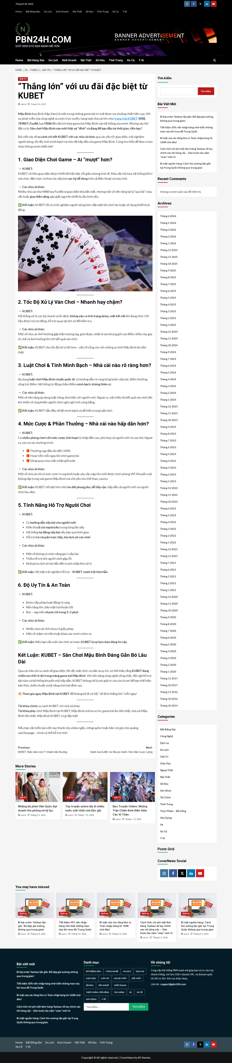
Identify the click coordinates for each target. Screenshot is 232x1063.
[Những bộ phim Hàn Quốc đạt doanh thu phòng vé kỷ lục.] (37, 787)
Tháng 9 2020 (168, 617)
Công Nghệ (166, 736)
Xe (161, 824)
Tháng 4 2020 (168, 651)
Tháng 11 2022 (169, 494)
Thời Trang (103, 11)
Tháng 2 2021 (168, 583)
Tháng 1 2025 (168, 324)
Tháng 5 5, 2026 (38, 815)
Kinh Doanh (62, 11)
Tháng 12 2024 (169, 331)
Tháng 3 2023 (168, 467)
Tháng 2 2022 (168, 535)
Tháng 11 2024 (169, 338)
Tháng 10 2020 (169, 610)
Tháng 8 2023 (168, 433)
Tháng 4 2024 (168, 379)
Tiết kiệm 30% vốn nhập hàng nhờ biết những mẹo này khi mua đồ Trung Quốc (186, 129)
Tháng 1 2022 (168, 542)
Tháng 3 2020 (168, 657)
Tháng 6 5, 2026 (119, 934)
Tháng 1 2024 (168, 399)
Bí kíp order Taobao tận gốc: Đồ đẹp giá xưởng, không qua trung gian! (187, 118)
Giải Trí (23, 79)
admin (23, 104)
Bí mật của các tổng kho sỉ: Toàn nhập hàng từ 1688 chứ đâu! (186, 140)
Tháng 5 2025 (168, 297)
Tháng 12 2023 (169, 406)
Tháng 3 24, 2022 (38, 104)
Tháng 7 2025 (168, 284)
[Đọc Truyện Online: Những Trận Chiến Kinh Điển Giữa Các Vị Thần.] (132, 787)
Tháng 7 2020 (168, 630)
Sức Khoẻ (165, 790)
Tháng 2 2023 (168, 474)
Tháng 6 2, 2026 (201, 934)
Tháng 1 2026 (168, 243)
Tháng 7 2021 (168, 562)
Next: (121, 750)
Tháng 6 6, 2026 (78, 934)
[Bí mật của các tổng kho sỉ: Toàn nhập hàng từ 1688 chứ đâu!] (116, 905)
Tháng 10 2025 (169, 263)
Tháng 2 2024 (168, 392)
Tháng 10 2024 (169, 345)
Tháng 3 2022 (168, 528)
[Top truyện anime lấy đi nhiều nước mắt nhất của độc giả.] (85, 787)
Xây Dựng (166, 817)
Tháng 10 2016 (169, 698)
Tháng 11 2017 (169, 678)
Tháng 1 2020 (168, 671)
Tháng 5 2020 (168, 644)
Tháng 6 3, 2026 (160, 937)
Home (18, 11)
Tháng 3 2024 (168, 386)
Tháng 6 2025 (168, 290)
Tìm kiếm (165, 78)
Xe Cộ (115, 11)
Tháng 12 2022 (169, 488)
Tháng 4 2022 (168, 522)
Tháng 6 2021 (168, 569)
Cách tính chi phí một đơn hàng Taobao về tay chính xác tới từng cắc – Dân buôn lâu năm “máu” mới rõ (186, 152)
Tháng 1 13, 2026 (133, 819)
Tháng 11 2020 (169, 603)
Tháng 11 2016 (169, 691)
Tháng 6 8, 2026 (38, 934)
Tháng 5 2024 (168, 372)
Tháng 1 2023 (168, 481)
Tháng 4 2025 (168, 304)
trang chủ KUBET (125, 118)
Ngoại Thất (166, 770)
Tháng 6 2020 (168, 637)
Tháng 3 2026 (168, 229)
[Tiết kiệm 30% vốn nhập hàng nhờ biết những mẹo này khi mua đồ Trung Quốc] (75, 905)
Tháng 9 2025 (168, 270)
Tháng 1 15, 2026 (86, 815)
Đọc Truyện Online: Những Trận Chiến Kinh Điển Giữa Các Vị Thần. (130, 810)
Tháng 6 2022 (168, 508)
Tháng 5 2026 (168, 222)
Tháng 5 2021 (168, 576)
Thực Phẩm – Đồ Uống (173, 810)
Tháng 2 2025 (168, 318)
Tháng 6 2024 (168, 365)
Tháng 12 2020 (169, 596)
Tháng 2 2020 (168, 664)
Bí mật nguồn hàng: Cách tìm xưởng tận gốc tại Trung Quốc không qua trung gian (185, 165)
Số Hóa (89, 11)
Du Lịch (48, 11)
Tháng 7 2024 (168, 358)
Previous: (42, 750)
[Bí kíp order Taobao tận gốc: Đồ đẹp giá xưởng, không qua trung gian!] (34, 905)
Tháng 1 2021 (168, 589)
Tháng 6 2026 (168, 216)
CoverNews (127, 1057)
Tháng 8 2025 (168, 277)
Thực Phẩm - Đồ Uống (97, 992)
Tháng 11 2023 (169, 413)
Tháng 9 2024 (168, 352)
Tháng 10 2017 (169, 685)
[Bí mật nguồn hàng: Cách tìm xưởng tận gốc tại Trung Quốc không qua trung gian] (198, 905)
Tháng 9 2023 (168, 426)
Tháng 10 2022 (169, 501)
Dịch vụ (164, 742)
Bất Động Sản (33, 11)
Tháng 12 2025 (169, 250)
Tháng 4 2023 (168, 460)
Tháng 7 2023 (168, 440)
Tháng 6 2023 (168, 447)
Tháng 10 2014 (169, 705)
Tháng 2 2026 (168, 236)
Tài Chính (165, 797)
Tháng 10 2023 (169, 420)
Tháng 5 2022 (168, 515)
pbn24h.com (43, 39)
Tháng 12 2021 (169, 549)
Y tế (125, 11)
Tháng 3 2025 (168, 311)
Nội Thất (77, 11)
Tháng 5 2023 (168, 454)
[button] (214, 60)
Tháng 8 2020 (168, 623)
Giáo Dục (165, 763)
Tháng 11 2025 (169, 256)
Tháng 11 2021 (169, 556)
